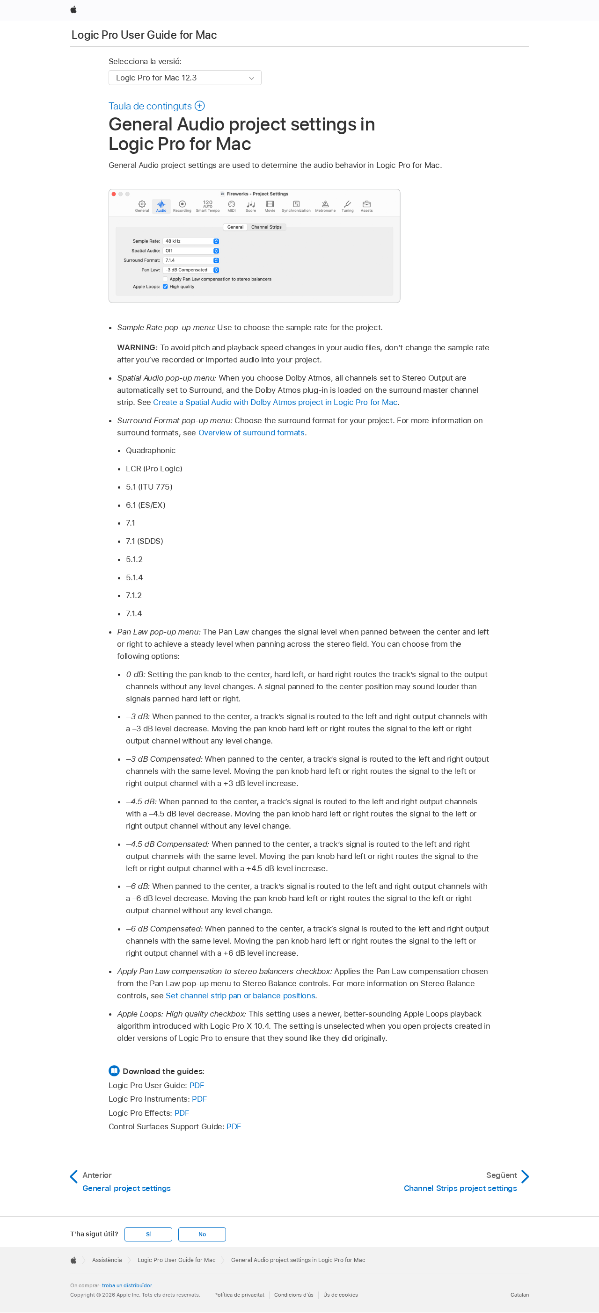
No (202, 1234)
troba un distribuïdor (127, 1285)
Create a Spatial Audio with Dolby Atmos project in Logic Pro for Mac (275, 402)
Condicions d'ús (294, 1294)
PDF (197, 1085)
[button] (157, 106)
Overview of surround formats (251, 432)
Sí (148, 1234)
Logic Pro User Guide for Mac (144, 35)
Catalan (520, 1294)
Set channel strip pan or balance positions (240, 995)
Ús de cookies (340, 1294)
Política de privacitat (239, 1294)
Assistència (107, 1260)
